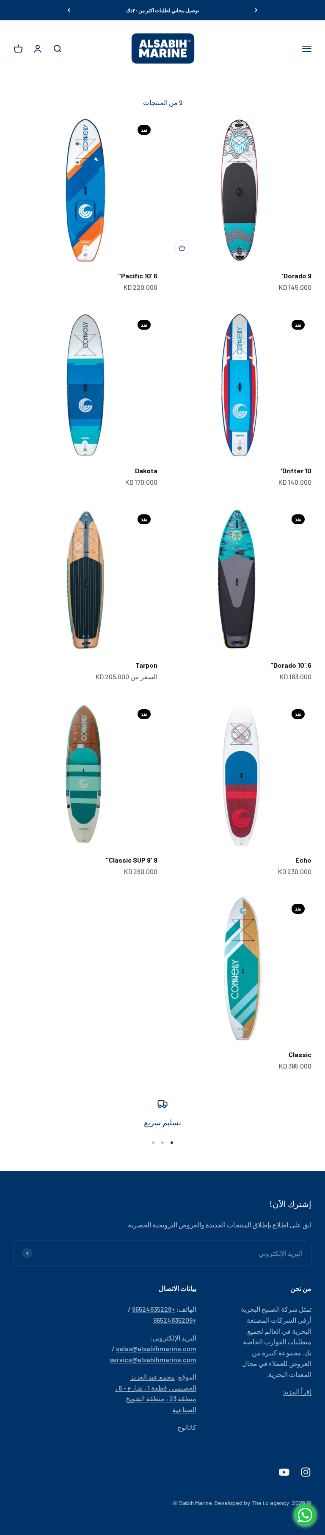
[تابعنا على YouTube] (284, 1472)
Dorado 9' (296, 276)
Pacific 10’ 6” (137, 276)
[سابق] (256, 10)
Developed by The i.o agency (252, 1502)
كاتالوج (186, 1427)
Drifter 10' (296, 470)
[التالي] (68, 10)
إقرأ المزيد (297, 1392)
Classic (300, 1054)
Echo (303, 860)
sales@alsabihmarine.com (156, 1348)
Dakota (146, 470)
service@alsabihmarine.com (153, 1359)
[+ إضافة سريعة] (182, 247)
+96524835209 (174, 1320)
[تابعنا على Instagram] (305, 1472)
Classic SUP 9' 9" (131, 860)
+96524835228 (153, 1309)
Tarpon (146, 665)
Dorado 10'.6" (290, 665)
